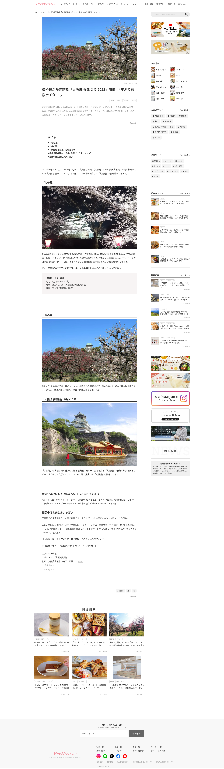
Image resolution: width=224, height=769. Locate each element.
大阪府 (172, 116)
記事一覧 (100, 747)
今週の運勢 (178, 166)
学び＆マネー (160, 4)
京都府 (183, 116)
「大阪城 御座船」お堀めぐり (62, 149)
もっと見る (184, 110)
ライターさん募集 (158, 751)
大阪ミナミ (159, 116)
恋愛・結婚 (149, 4)
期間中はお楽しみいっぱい (61, 156)
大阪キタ (167, 121)
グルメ (93, 4)
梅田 (156, 121)
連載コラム (171, 4)
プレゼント (77, 4)
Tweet (133, 123)
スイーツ (168, 161)
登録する (136, 734)
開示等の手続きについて (164, 762)
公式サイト (49, 565)
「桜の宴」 (54, 142)
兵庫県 (182, 126)
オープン (156, 166)
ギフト (185, 171)
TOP (35, 12)
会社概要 (99, 762)
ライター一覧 (156, 747)
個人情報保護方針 (123, 762)
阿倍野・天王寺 (160, 132)
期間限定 (156, 161)
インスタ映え (173, 171)
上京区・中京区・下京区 (164, 126)
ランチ (155, 176)
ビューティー (137, 4)
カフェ (167, 166)
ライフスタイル (112, 4)
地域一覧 (118, 747)
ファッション (125, 4)
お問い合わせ (138, 751)
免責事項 (110, 762)
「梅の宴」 (54, 146)
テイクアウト (158, 171)
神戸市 (157, 137)
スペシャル (182, 4)
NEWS (85, 4)
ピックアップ (65, 4)
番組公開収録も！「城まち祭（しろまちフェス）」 (71, 153)
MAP (80, 561)
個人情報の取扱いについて (142, 762)
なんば (175, 132)
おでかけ (101, 4)
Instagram (49, 569)
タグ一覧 (136, 747)
